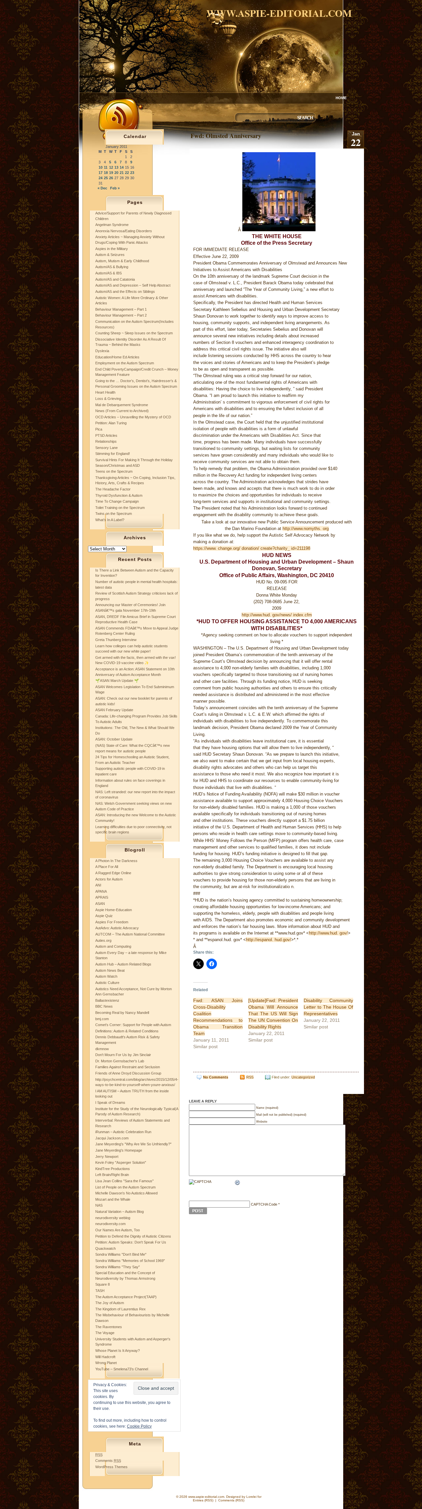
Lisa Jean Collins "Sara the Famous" (124, 1181)
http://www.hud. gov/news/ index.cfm (277, 614)
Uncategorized (303, 1077)
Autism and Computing (113, 946)
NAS (99, 1205)
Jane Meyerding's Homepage (118, 1150)
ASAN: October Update (114, 739)
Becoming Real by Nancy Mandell (122, 1013)
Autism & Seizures (110, 255)
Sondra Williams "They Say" (117, 1267)
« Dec (102, 188)
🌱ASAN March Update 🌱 (117, 681)
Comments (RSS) (231, 1500)
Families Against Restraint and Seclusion (127, 1067)
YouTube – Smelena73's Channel (121, 1369)
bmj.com (102, 1019)
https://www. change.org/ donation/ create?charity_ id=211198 (251, 548)
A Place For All (106, 867)
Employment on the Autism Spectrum (124, 363)
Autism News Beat (110, 970)
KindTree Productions (112, 1169)
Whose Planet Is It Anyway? (117, 1351)
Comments (108, 1461)
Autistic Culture (107, 983)
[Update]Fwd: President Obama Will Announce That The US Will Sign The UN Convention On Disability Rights (273, 1013)
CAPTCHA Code (264, 1204)
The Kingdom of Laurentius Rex (120, 1309)
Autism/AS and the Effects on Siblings (125, 291)
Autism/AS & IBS (108, 273)
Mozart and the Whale (112, 1199)
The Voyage (104, 1333)
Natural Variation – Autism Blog (119, 1212)
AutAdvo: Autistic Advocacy (117, 928)
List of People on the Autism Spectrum (125, 1187)
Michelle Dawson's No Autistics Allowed (126, 1193)
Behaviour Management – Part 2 (121, 315)
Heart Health (105, 392)
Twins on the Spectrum (113, 514)
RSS (250, 1077)
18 (106, 173)
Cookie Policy (139, 1426)
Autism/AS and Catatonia (115, 279)
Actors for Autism (109, 879)
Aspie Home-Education (113, 910)
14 (122, 167)
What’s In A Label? (109, 520)
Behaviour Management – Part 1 (121, 309)
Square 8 (102, 1284)
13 (116, 167)
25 (106, 178)
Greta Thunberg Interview (115, 640)
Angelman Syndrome (112, 225)
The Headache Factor (113, 489)
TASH (100, 1291)
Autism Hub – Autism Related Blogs (123, 964)
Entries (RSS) (203, 1500)
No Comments (215, 1077)
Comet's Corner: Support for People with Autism (133, 1025)
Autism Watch (106, 976)
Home (341, 98)
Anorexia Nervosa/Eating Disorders (123, 231)
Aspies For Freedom (111, 922)
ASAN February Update (114, 710)
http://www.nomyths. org (306, 528)
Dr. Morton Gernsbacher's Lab (119, 1061)
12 (111, 167)
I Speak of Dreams (110, 1102)
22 (127, 173)
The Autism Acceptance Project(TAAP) (126, 1297)
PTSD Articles (106, 435)
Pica (98, 429)
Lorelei (251, 1496)
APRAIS (101, 897)
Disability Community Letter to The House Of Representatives (328, 1007)
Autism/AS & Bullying (111, 267)
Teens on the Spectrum (114, 471)
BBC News (104, 1006)
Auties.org (103, 940)
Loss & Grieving (108, 399)
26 (111, 178)
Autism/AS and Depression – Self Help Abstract (132, 285)
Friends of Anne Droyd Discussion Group (128, 1073)
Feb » (115, 188)
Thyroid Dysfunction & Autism (118, 495)
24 (101, 178)
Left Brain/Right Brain (112, 1175)
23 (132, 173)
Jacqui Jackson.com (112, 1138)
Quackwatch (105, 1248)
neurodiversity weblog (112, 1218)
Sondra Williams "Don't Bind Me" (120, 1254)
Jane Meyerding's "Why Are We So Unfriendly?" (133, 1144)
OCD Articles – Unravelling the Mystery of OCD (133, 417)
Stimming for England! (112, 454)
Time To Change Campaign (117, 501)
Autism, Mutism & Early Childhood (122, 261)
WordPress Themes (111, 1467)
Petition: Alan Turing (111, 423)
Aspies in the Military (111, 249)
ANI (98, 885)
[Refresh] (237, 1183)
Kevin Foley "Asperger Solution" (120, 1162)
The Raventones (108, 1327)
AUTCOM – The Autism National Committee (130, 934)
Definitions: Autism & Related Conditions (127, 1031)
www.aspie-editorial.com (279, 13)
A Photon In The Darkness (116, 861)
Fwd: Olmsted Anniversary (226, 135)
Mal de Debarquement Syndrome (121, 405)
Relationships (106, 441)
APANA (101, 891)
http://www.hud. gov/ (328, 933)
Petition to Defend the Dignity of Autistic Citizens (133, 1236)
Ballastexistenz (107, 1000)
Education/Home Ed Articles (117, 357)
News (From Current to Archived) (122, 411)
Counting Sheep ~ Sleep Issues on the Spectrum (134, 333)
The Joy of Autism (109, 1303)
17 (101, 173)
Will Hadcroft (105, 1357)
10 (101, 167)
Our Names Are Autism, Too (117, 1230)
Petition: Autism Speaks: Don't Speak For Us (130, 1242)
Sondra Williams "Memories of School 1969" (130, 1261)
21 (122, 173)
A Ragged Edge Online (113, 873)
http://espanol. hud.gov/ (268, 939)
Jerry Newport (106, 1157)
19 (111, 173)
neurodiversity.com (110, 1224)
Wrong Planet (106, 1363)
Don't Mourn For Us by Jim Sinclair (123, 1055)
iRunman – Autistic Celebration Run (123, 1132)
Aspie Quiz (104, 916)
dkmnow (102, 1049)
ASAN (100, 904)
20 (116, 173)
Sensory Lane (106, 448)
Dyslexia (102, 351)
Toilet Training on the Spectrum (120, 508)
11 (105, 167)
